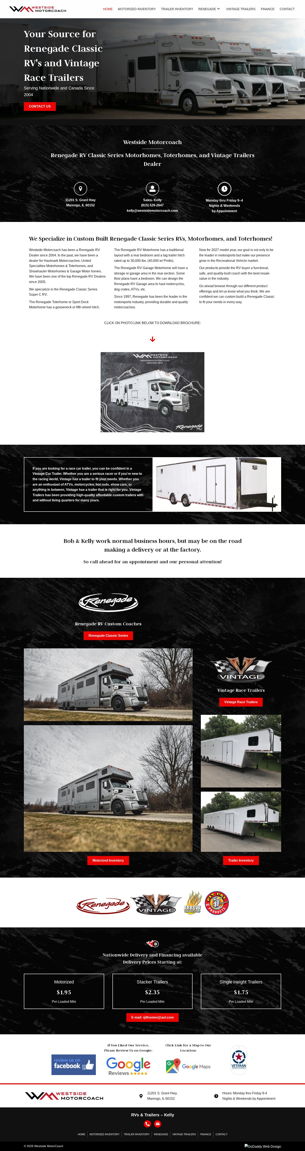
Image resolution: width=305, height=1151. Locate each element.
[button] (218, 8)
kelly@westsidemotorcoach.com (152, 210)
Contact (221, 1134)
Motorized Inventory (105, 1134)
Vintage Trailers (184, 1134)
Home (81, 1134)
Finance (205, 1134)
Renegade (161, 1134)
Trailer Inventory (137, 1134)
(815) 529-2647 (152, 205)
